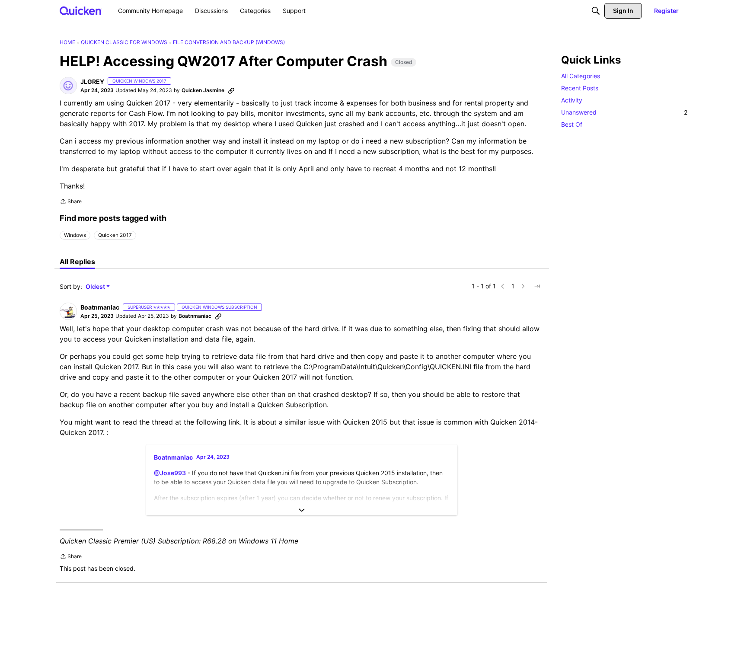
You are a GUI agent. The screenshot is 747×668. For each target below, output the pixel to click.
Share (71, 202)
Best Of (571, 124)
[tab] (77, 261)
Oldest (96, 287)
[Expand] (301, 510)
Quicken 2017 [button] (115, 235)
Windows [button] (75, 235)
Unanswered (624, 112)
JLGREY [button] (92, 81)
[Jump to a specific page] (537, 286)
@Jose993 (170, 472)
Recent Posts (579, 88)
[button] (68, 85)
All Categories (580, 76)
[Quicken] (81, 10)
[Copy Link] (231, 90)
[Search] (595, 11)
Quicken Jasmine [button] (203, 90)
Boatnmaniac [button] (99, 307)
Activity (571, 100)
